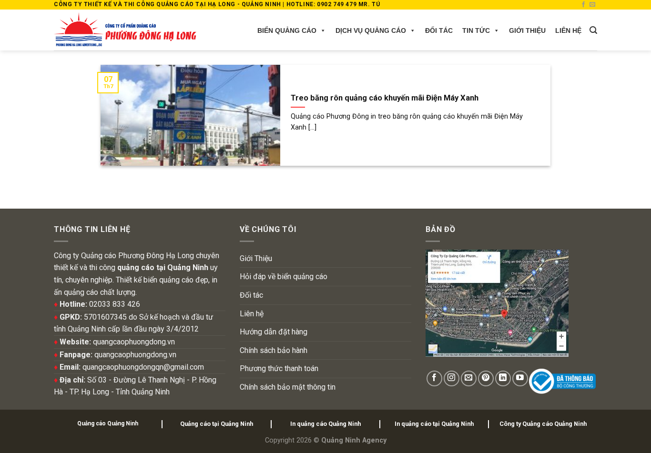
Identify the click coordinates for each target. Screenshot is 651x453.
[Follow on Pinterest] (486, 378)
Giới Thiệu (527, 30)
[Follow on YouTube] (520, 378)
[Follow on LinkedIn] (503, 378)
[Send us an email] (592, 4)
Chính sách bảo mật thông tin (288, 387)
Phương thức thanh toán (279, 368)
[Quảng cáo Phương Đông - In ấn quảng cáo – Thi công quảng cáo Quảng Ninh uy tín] (125, 30)
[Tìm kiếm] (593, 30)
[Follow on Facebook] (583, 4)
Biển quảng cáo (286, 30)
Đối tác (439, 30)
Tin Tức (476, 30)
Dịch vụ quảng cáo (371, 30)
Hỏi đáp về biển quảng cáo (283, 276)
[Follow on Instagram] (451, 378)
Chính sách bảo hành (273, 350)
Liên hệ (568, 30)
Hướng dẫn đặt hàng (273, 331)
